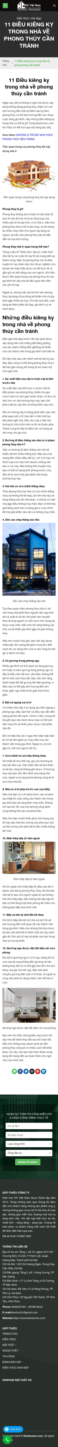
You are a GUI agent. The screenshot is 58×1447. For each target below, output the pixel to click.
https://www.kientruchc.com (29, 1318)
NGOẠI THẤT (10, 1350)
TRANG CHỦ (10, 1333)
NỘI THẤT (8, 1344)
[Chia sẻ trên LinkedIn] (43, 1071)
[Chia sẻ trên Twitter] (26, 1071)
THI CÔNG (8, 1356)
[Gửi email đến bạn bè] (32, 1071)
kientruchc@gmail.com (24, 1312)
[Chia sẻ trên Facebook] (20, 1071)
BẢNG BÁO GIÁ (11, 1362)
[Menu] (5, 5)
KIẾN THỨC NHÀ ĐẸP (15, 1367)
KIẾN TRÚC (9, 1339)
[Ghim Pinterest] (37, 1071)
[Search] (54, 6)
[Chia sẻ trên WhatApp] (14, 1071)
